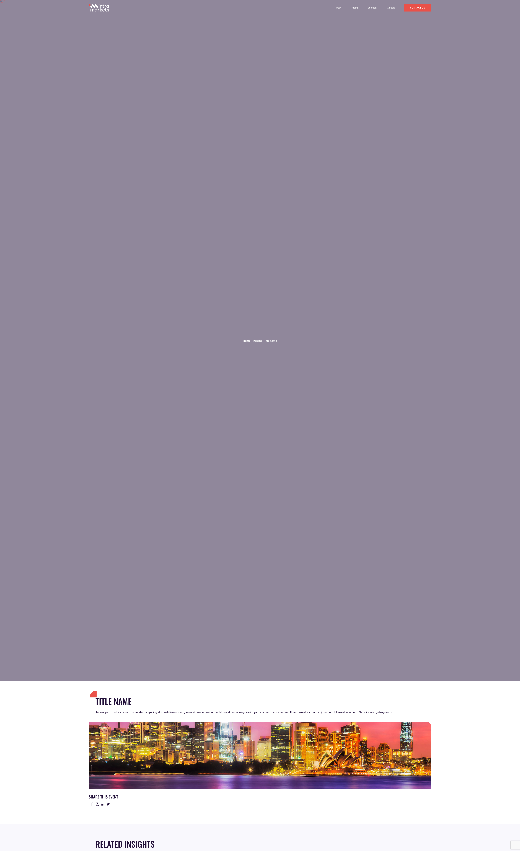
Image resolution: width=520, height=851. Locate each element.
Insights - (258, 340)
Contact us (417, 7)
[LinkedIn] (102, 804)
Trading (354, 7)
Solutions (373, 7)
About (338, 7)
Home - (247, 340)
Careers (391, 7)
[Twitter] (108, 804)
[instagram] (97, 804)
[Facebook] (92, 804)
